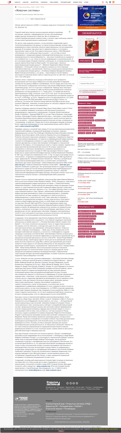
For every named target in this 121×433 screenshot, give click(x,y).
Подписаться (98, 61)
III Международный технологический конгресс (90, 174)
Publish (78, 406)
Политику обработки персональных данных (105, 429)
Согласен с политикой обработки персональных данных (92, 91)
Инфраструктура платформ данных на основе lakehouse (91, 162)
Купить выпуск (85, 61)
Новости (17, 2)
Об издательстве (51, 387)
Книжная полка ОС (40, 19)
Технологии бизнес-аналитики (85, 414)
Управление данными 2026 (87, 192)
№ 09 (42, 7)
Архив (86, 2)
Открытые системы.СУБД (78, 404)
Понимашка (69, 409)
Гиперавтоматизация (85, 130)
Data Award (50, 414)
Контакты (88, 387)
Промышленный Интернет (86, 115)
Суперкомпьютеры (84, 110)
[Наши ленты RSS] (113, 2)
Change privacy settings (93, 389)
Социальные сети (97, 110)
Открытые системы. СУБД (26, 7)
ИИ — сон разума (84, 152)
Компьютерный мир (55, 404)
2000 (37, 7)
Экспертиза (34, 2)
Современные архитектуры (87, 113)
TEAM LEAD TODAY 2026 (87, 181)
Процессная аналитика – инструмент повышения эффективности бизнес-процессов (91, 144)
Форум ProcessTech (84, 186)
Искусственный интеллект (86, 125)
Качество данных (60, 416)
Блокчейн (81, 133)
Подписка (44, 2)
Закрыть (61, 431)
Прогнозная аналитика (85, 118)
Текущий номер (65, 2)
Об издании (60, 387)
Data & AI (49, 416)
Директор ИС (52, 406)
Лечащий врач (66, 406)
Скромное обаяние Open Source (89, 155)
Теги (47, 389)
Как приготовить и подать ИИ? (88, 149)
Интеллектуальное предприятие (81, 416)
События (25, 2)
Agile (93, 133)
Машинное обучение (84, 123)
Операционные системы (86, 120)
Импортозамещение (97, 128)
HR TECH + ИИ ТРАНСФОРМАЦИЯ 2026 (90, 199)
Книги (32, 19)
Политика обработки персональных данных (73, 389)
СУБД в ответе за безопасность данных (91, 158)
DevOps (88, 133)
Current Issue (77, 2)
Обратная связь (70, 387)
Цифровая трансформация (86, 107)
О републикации (97, 387)
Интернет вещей (83, 128)
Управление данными (64, 414)
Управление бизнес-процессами (58, 419)
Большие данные (98, 130)
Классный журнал (54, 409)
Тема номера (54, 2)
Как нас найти (80, 387)
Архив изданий (54, 389)
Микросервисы (100, 120)
